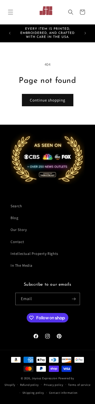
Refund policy (29, 385)
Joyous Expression (45, 378)
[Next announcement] (85, 33)
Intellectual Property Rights (34, 253)
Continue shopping (47, 100)
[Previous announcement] (10, 33)
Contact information (63, 393)
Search (16, 206)
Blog (14, 217)
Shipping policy (33, 393)
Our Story (19, 229)
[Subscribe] (74, 299)
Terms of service (79, 385)
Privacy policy (53, 385)
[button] (10, 12)
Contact (17, 241)
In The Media (21, 265)
